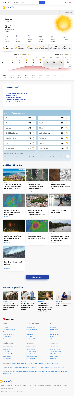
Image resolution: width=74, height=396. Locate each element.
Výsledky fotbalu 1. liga (55, 329)
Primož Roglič (29, 336)
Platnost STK (53, 358)
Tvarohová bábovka (8, 353)
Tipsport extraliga (54, 331)
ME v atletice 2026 (54, 334)
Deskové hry (51, 371)
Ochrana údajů (32, 385)
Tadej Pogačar (30, 334)
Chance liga (53, 327)
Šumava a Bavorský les (32, 351)
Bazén (11, 367)
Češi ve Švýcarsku (30, 353)
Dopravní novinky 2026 (55, 351)
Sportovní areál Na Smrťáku (15, 102)
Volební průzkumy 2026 (9, 329)
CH (33, 156)
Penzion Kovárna (11, 95)
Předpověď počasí (21, 363)
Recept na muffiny (7, 349)
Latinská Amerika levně (32, 356)
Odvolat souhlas (62, 385)
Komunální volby (7, 338)
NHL (51, 338)
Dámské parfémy (36, 371)
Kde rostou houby (31, 363)
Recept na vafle (7, 356)
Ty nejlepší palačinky (8, 346)
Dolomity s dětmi (30, 358)
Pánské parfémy (7, 373)
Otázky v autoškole (54, 356)
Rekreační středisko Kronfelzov (16, 100)
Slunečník (32, 367)
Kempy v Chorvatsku (31, 346)
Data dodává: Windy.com (44, 385)
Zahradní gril (57, 367)
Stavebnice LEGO (27, 371)
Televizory (57, 371)
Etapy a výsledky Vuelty (32, 329)
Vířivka (62, 367)
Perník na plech (7, 358)
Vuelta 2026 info (30, 327)
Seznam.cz (68, 2)
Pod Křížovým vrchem (13, 97)
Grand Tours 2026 (30, 338)
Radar (54, 385)
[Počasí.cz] (9, 7)
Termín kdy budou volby (9, 334)
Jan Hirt (28, 331)
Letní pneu (44, 371)
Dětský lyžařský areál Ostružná (16, 93)
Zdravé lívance (6, 351)
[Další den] (70, 66)
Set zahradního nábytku (47, 367)
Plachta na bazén (18, 367)
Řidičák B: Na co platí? (55, 353)
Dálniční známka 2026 (55, 349)
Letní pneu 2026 (54, 346)
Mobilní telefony (18, 371)
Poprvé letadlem (30, 349)
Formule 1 (52, 336)
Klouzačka (37, 367)
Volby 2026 (5, 327)
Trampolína (26, 367)
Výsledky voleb (6, 331)
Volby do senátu (7, 336)
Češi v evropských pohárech (51, 363)
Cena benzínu (39, 363)
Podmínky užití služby (20, 385)
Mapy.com (14, 363)
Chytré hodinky (64, 371)
